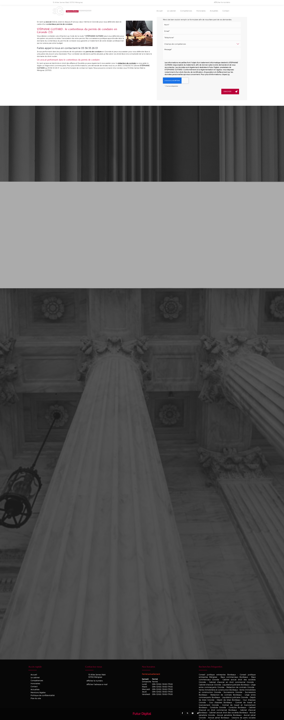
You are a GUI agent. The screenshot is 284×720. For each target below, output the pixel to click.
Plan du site (36, 698)
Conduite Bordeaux (237, 707)
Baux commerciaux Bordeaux (234, 677)
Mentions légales (38, 692)
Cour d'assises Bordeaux (220, 702)
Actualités (214, 11)
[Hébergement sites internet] (142, 718)
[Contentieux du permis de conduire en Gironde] (139, 33)
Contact (225, 11)
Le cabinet (171, 11)
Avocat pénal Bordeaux (218, 718)
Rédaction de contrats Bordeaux (226, 695)
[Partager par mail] (198, 713)
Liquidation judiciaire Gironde (235, 697)
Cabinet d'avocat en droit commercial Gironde (231, 682)
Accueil (160, 11)
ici (229, 74)
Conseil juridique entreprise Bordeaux (217, 675)
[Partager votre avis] (193, 713)
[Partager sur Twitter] (187, 713)
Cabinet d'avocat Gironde (210, 685)
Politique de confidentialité (43, 695)
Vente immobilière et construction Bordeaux (218, 690)
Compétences (186, 11)
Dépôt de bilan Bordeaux (228, 700)
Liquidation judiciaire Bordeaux (235, 685)
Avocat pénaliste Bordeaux (229, 715)
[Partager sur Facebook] (182, 713)
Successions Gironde (233, 692)
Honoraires (200, 11)
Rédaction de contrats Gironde (240, 687)
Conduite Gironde (218, 707)
